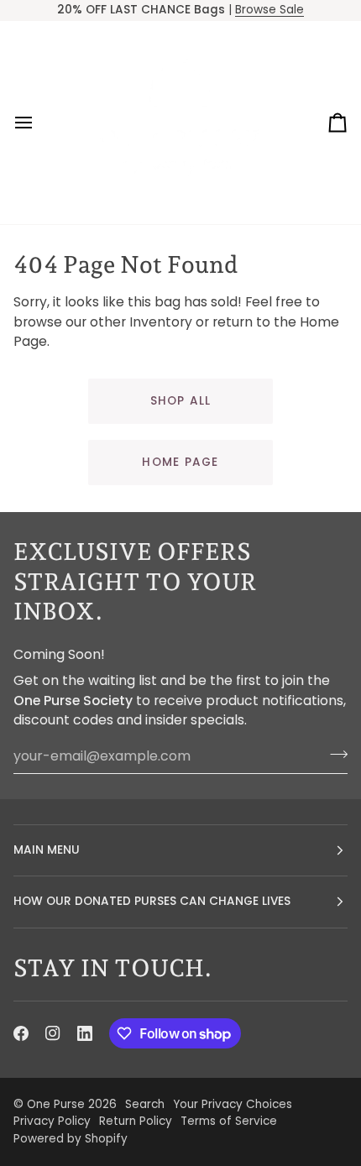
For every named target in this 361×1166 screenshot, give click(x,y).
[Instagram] (52, 1033)
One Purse (56, 1104)
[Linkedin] (84, 1033)
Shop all (181, 401)
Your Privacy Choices (232, 1104)
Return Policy (135, 1121)
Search (145, 1104)
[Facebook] (21, 1033)
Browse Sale (269, 10)
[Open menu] (38, 122)
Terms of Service (228, 1121)
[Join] (334, 753)
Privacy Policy (52, 1121)
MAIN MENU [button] (46, 850)
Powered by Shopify (70, 1139)
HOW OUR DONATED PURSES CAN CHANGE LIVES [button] (151, 901)
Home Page (180, 462)
